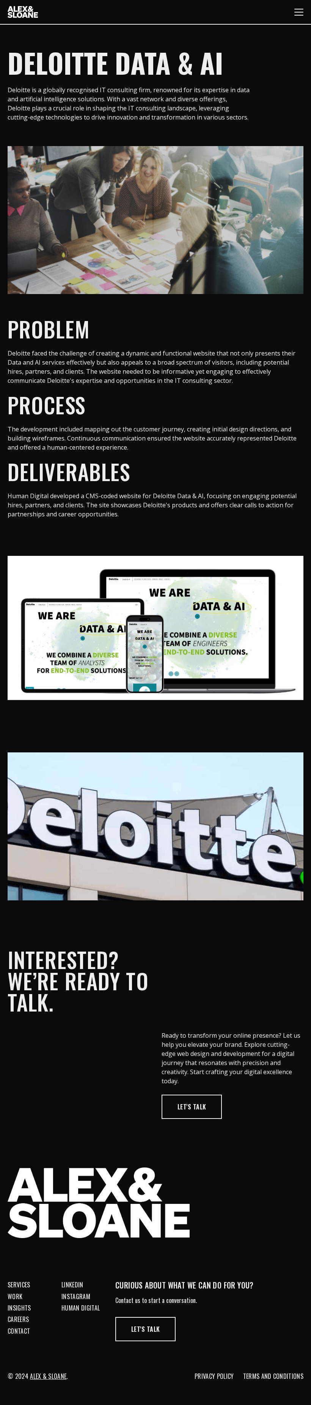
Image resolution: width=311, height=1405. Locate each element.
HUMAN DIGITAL (80, 1308)
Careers (18, 1319)
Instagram (75, 1296)
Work (15, 1296)
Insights (19, 1308)
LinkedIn (72, 1285)
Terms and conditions (273, 1376)
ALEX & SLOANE (48, 1376)
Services (19, 1285)
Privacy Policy (214, 1376)
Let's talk (191, 1106)
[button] (298, 12)
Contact (19, 1331)
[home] (23, 12)
